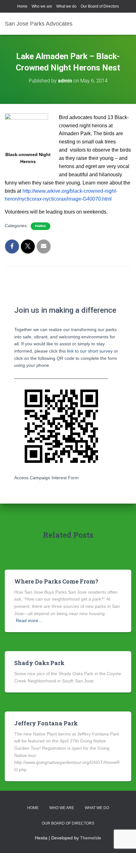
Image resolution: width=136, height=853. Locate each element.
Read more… (29, 620)
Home (22, 6)
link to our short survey (90, 351)
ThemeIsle (90, 837)
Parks (40, 226)
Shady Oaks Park (39, 663)
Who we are (42, 6)
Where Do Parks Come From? (56, 581)
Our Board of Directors (100, 6)
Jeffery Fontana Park (46, 723)
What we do (66, 6)
